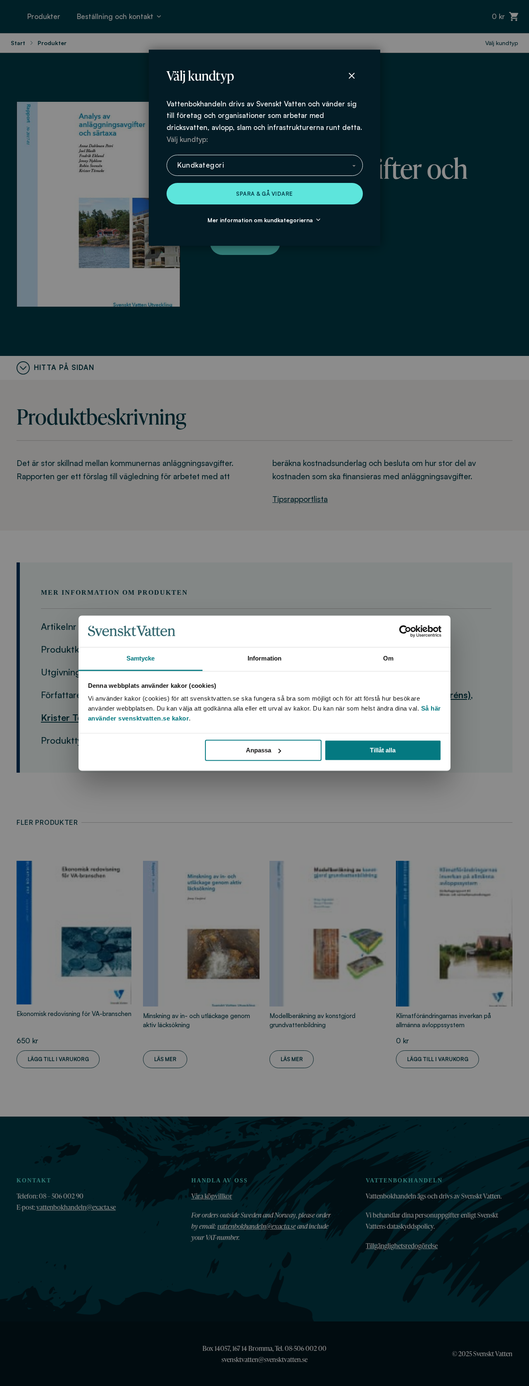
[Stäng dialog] (352, 75)
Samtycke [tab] (140, 658)
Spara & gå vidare (264, 193)
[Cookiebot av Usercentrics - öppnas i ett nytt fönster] (405, 631)
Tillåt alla (383, 750)
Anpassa (258, 750)
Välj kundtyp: (187, 139)
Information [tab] (264, 658)
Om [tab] (388, 658)
